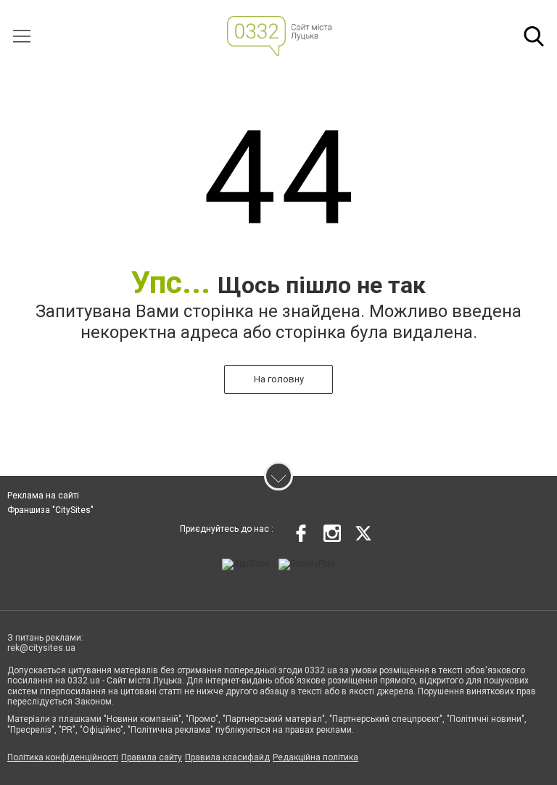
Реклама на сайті (43, 495)
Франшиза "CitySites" (50, 510)
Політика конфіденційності (62, 757)
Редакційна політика (315, 757)
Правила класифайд (227, 757)
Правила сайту (151, 757)
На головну (279, 379)
